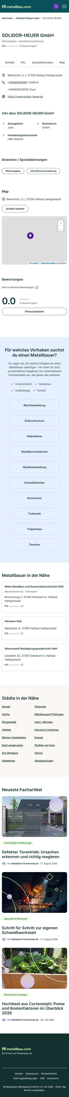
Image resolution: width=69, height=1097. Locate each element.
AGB (42, 1078)
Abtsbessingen (43, 760)
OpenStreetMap (48, 263)
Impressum (53, 1078)
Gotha (5, 714)
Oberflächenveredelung (43, 171)
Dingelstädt (9, 722)
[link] (34, 597)
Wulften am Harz (44, 745)
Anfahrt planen (15, 208)
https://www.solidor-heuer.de (25, 96)
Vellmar (6, 729)
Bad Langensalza (12, 745)
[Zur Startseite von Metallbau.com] (16, 6)
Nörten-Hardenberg (14, 737)
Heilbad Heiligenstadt (27, 18)
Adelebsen (8, 760)
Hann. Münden (43, 722)
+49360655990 (17, 82)
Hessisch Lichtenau (46, 729)
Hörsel (38, 753)
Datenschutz (32, 1073)
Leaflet (34, 263)
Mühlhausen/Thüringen (49, 714)
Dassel (38, 737)
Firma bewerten (34, 311)
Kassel (6, 706)
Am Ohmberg (10, 753)
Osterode (40, 706)
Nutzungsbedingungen (25, 1078)
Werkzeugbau (13, 171)
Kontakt (19, 1073)
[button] (56, 6)
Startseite (7, 18)
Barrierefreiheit (49, 1073)
